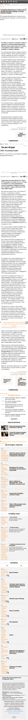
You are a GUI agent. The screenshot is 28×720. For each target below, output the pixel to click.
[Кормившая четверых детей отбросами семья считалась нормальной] (4, 610)
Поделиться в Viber (11, 1)
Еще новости (14, 419)
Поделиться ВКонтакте (1, 1)
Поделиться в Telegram (13, 1)
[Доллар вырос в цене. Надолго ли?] (4, 622)
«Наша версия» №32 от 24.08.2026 (20, 372)
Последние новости (14, 395)
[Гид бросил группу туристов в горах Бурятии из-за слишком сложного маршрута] (4, 585)
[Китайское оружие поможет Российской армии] (4, 521)
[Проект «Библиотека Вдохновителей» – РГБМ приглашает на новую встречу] (4, 482)
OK (14, 717)
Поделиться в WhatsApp (8, 1)
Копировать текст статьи (16, 1)
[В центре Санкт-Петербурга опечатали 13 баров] (4, 494)
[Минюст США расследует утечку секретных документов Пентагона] (4, 505)
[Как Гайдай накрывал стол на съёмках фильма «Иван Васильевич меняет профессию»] (4, 635)
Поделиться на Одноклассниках (6, 1)
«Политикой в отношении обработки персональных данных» (14, 712)
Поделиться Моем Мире (3, 1)
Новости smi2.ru (4, 393)
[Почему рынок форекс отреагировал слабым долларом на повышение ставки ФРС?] (4, 667)
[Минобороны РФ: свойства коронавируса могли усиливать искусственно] (4, 469)
